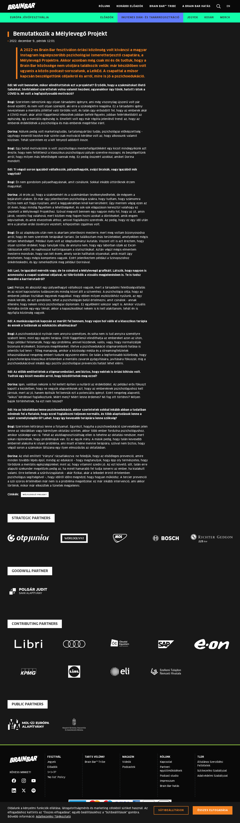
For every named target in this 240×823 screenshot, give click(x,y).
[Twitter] (24, 790)
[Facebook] (14, 780)
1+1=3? (51, 772)
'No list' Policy (56, 777)
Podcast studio (169, 776)
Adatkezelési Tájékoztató (53, 816)
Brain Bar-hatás (169, 786)
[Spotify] (33, 790)
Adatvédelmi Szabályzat (212, 776)
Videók (126, 762)
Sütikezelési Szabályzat (212, 771)
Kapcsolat (166, 762)
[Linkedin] (14, 790)
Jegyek (51, 762)
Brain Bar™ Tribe (95, 762)
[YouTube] (33, 780)
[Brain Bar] (23, 6)
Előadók (52, 767)
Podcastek (128, 767)
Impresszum (167, 781)
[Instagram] (24, 780)
